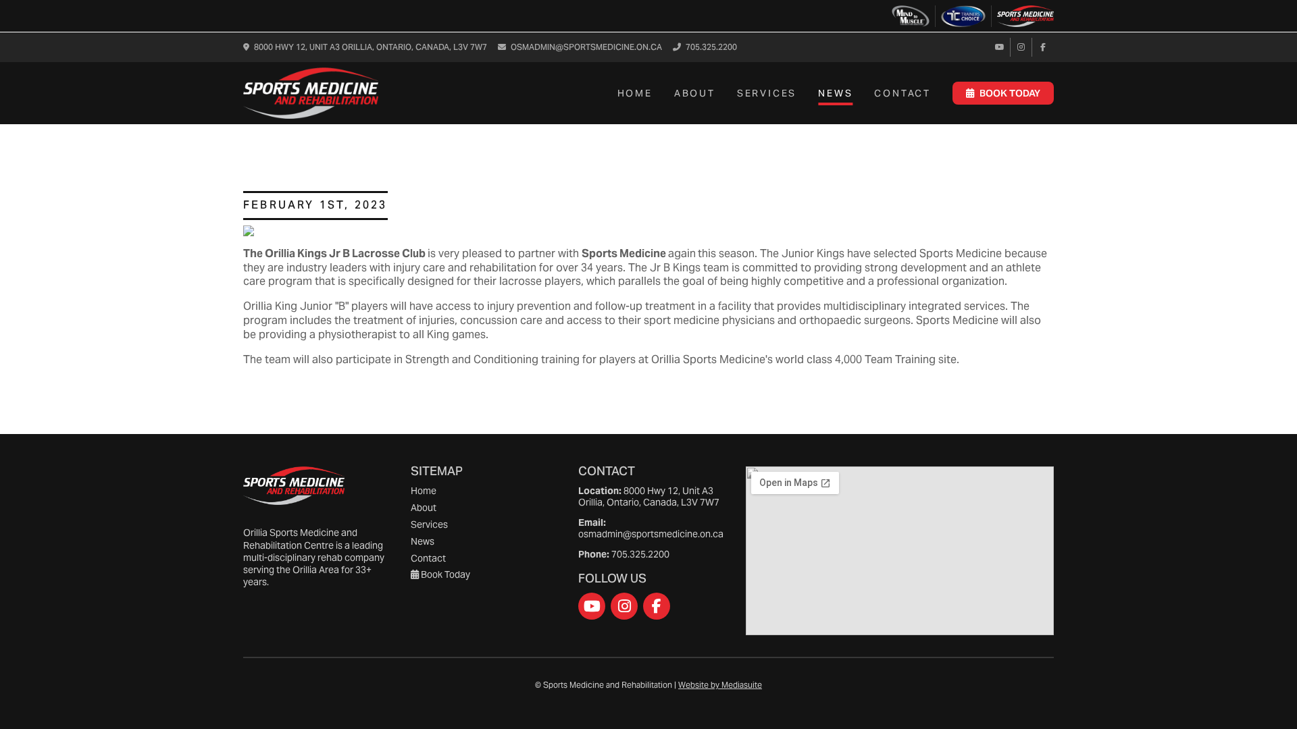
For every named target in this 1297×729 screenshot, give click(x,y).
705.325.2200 (711, 48)
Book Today (1010, 93)
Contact (902, 93)
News (835, 93)
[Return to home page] (310, 93)
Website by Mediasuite (720, 685)
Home (635, 93)
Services (766, 93)
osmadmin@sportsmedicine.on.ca (586, 48)
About (694, 93)
